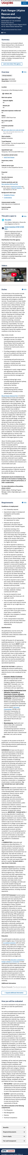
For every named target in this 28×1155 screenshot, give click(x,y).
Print (4, 32)
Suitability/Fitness (9, 195)
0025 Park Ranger (9, 157)
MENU (24, 3)
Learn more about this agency (12, 64)
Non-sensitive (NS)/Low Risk (10, 184)
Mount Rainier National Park (10, 396)
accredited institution (9, 943)
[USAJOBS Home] (7, 3)
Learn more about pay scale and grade (13, 130)
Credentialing (8, 197)
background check (16, 186)
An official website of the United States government (14, 0)
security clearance (17, 188)
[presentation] (14, 93)
